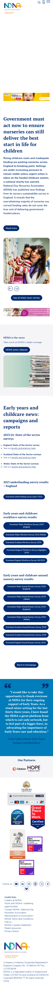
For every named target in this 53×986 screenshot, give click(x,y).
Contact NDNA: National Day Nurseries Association (19, 911)
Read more (11, 228)
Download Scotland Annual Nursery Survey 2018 (26, 627)
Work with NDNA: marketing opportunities (19, 905)
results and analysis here (23, 448)
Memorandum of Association (19, 915)
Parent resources (13, 928)
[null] (35, 883)
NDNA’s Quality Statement (18, 925)
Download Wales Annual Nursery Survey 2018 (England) (26, 587)
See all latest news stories (26, 297)
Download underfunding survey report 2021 (24, 497)
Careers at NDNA (13, 900)
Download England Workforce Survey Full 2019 (25, 560)
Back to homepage (26, 664)
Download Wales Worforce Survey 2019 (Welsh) (26, 535)
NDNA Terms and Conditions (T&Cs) (19, 920)
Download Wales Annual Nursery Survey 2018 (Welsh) (26, 597)
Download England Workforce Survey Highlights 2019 (26, 551)
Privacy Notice (12, 931)
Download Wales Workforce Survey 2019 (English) (26, 525)
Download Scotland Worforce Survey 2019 (23, 542)
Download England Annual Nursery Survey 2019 (26, 642)
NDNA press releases (17, 349)
